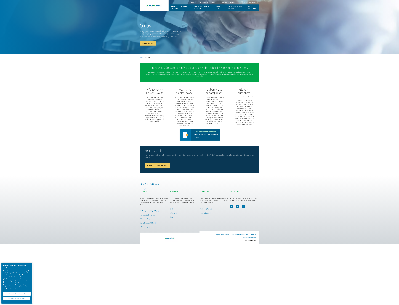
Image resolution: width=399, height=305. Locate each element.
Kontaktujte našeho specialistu (157, 165)
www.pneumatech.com (249, 238)
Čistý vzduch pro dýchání (235, 8)
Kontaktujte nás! (147, 43)
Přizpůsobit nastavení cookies (240, 234)
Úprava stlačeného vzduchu (201, 8)
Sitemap (253, 235)
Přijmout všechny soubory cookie (17, 294)
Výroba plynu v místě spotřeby (179, 8)
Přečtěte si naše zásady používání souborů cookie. (15, 288)
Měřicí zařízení (219, 8)
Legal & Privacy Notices (222, 235)
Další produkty (252, 8)
